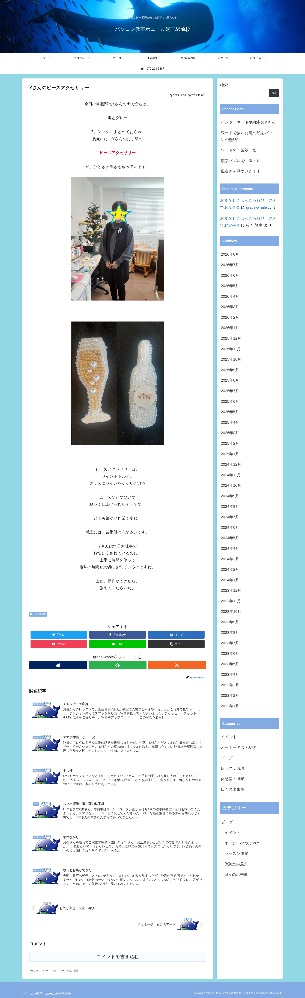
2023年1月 (230, 706)
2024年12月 (231, 464)
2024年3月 (230, 559)
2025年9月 (230, 370)
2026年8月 (230, 254)
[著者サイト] (58, 665)
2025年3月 (230, 433)
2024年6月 (230, 527)
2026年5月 (230, 286)
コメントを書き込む (117, 956)
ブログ (227, 758)
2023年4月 (230, 674)
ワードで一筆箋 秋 (238, 150)
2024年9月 (230, 496)
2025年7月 (230, 391)
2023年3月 (230, 685)
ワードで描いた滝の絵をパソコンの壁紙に (249, 136)
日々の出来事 (232, 789)
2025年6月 (230, 401)
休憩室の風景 (39, 614)
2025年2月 (230, 443)
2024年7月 (230, 517)
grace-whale (256, 207)
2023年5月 (230, 664)
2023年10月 (231, 611)
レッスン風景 (233, 768)
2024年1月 (230, 580)
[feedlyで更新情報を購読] (117, 665)
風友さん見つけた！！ (241, 171)
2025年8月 (230, 380)
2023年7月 (230, 643)
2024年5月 (230, 538)
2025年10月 (231, 359)
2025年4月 (230, 422)
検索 (224, 85)
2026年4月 (230, 296)
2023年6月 (230, 653)
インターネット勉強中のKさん (248, 122)
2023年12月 (231, 590)
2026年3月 (230, 307)
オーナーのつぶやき (239, 747)
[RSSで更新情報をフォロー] (177, 665)
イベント (229, 737)
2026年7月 (230, 265)
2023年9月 (230, 622)
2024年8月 (230, 506)
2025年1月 (230, 454)
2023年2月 (230, 695)
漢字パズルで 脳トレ (241, 161)
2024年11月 (231, 475)
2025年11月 (231, 349)
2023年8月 (230, 632)
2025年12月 (231, 338)
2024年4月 (230, 548)
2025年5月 (230, 412)
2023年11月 (231, 601)
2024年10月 (231, 485)
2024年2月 (230, 569)
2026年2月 (230, 317)
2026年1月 (230, 328)
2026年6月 (230, 275)
